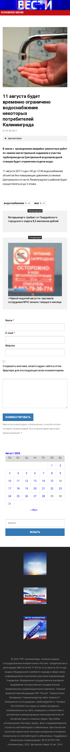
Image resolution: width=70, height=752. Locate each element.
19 (26, 488)
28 (43, 496)
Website (10, 345)
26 (26, 496)
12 (26, 480)
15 (51, 480)
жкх (39, 203)
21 (43, 488)
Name (9, 320)
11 (18, 480)
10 (9, 480)
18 (18, 488)
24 (9, 496)
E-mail (10, 333)
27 (35, 496)
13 (35, 480)
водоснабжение (17, 203)
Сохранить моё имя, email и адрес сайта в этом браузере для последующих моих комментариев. (33, 368)
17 (9, 488)
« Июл (34, 509)
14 (43, 480)
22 (51, 488)
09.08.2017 (11, 131)
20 (35, 488)
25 (18, 496)
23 (60, 488)
